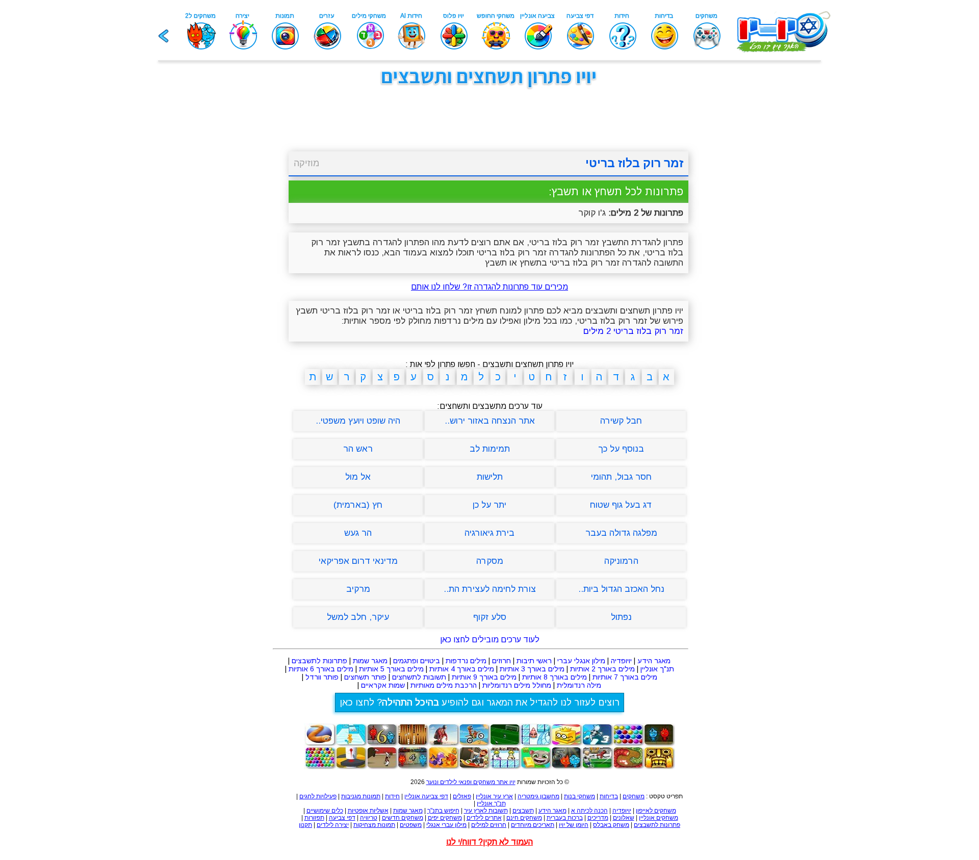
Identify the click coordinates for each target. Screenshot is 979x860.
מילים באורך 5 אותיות (391, 669)
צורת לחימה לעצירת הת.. (490, 589)
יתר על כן (489, 505)
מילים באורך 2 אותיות (602, 669)
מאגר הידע (654, 661)
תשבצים (523, 810)
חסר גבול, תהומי (621, 477)
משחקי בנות (579, 796)
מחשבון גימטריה (538, 796)
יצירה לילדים (333, 824)
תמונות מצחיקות (374, 824)
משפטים (411, 824)
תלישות (490, 477)
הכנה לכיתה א (589, 810)
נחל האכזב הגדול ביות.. (621, 589)
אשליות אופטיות (368, 810)
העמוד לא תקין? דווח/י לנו (489, 842)
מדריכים (597, 817)
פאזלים (462, 796)
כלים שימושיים (324, 810)
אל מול (358, 477)
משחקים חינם (524, 817)
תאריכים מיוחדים (532, 824)
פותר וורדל (322, 677)
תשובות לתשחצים (419, 677)
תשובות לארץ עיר (486, 810)
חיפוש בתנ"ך (443, 810)
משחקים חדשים (402, 817)
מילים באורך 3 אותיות (532, 669)
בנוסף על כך (621, 449)
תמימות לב (490, 449)
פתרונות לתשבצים (319, 661)
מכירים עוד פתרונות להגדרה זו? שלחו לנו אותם (489, 286)
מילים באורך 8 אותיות (554, 677)
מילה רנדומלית (579, 685)
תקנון (305, 824)
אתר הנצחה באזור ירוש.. (490, 421)
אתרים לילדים (484, 817)
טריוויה (368, 817)
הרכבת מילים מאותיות (443, 685)
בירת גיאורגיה (489, 533)
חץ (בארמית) (357, 505)
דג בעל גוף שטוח (621, 505)
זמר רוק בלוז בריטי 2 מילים (633, 331)
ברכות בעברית (565, 817)
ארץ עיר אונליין (494, 796)
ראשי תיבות (534, 661)
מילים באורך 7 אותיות (624, 677)
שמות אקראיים (383, 685)
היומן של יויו (573, 824)
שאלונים (623, 817)
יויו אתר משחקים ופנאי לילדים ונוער (471, 782)
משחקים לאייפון (656, 810)
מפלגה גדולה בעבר (621, 533)
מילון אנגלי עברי (581, 661)
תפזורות (314, 817)
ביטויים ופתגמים (416, 661)
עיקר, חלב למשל (358, 617)
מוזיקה (306, 163)
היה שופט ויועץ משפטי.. (358, 421)
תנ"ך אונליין (657, 669)
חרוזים (501, 661)
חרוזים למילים (488, 824)
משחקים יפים (445, 817)
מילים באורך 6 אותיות (321, 669)
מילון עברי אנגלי (446, 824)
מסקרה (489, 561)
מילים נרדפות (466, 661)
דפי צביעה (342, 817)
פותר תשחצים (365, 677)
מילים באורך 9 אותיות (484, 677)
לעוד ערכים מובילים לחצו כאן (489, 639)
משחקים (634, 796)
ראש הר (358, 449)
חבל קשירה (621, 421)
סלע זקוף (489, 617)
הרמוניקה (621, 561)
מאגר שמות (370, 661)
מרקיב (358, 589)
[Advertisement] (234, 249)
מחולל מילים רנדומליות (516, 685)
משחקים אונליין (658, 817)
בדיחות (609, 796)
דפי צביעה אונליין (426, 796)
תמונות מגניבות (360, 796)
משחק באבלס (611, 824)
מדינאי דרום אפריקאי (358, 561)
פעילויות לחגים (318, 796)
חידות (392, 796)
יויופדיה (621, 661)
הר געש (358, 533)
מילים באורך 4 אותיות (461, 669)
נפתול (621, 617)
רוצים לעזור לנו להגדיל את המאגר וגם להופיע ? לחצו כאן (480, 702)
